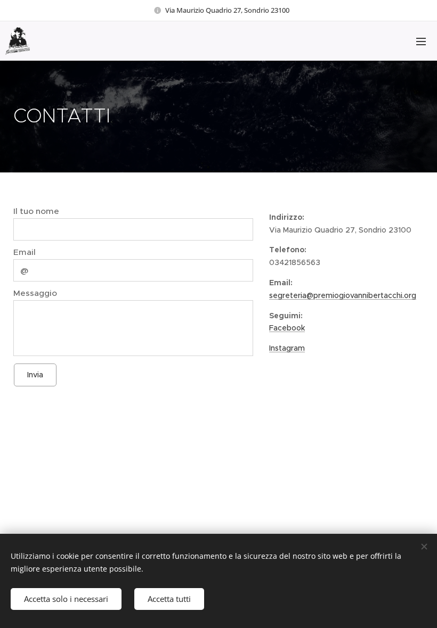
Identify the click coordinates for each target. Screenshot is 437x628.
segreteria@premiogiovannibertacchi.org (342, 295)
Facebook (287, 328)
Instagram (287, 348)
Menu (421, 41)
